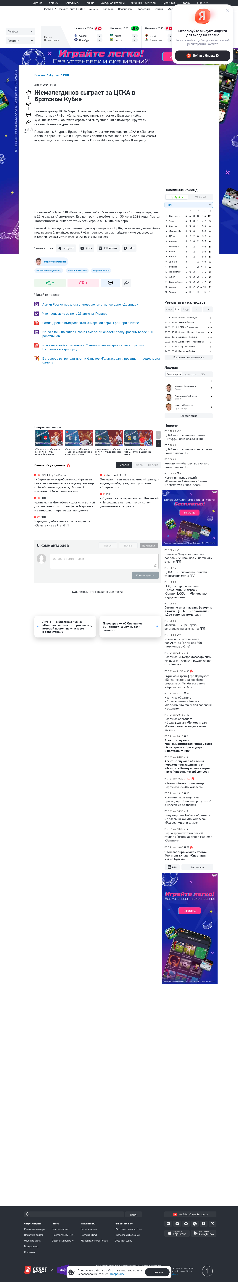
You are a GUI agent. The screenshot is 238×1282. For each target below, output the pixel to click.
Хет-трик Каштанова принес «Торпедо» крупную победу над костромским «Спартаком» (129, 483)
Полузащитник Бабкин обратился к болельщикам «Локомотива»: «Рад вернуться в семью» (187, 818)
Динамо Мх (175, 231)
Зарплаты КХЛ (89, 1234)
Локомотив (175, 271)
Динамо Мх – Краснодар (191, 341)
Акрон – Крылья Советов (191, 332)
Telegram (68, 248)
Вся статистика (189, 415)
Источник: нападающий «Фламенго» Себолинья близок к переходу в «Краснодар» (186, 481)
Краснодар (174, 216)
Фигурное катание (113, 3)
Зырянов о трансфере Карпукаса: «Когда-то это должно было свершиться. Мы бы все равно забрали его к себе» (187, 681)
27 (38, 517)
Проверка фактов (34, 1234)
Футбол (37, 3)
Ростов (172, 256)
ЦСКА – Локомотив (188, 327)
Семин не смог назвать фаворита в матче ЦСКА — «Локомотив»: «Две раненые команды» (188, 611)
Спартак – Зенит (186, 346)
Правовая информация (127, 1234)
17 (188, 715)
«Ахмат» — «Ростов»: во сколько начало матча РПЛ (187, 465)
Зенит (172, 221)
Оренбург (174, 246)
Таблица (108, 9)
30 (38, 498)
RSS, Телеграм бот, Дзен (128, 1229)
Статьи (159, 9)
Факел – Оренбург (187, 317)
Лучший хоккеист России (94, 1240)
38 (38, 475)
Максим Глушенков (185, 386)
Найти (133, 1214)
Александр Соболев (186, 395)
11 (104, 494)
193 (189, 778)
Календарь (125, 9)
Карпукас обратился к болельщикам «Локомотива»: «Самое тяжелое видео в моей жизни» (186, 724)
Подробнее (117, 1274)
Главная (40, 75)
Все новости (197, 867)
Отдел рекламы (32, 1240)
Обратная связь (123, 1240)
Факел (172, 292)
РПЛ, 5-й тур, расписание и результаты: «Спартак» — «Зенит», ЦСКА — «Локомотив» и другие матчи (186, 591)
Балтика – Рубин (186, 351)
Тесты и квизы (89, 1229)
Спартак (173, 226)
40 (188, 671)
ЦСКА (172, 236)
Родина (173, 266)
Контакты (29, 1252)
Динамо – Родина (187, 336)
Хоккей (53, 3)
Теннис (89, 3)
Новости (93, 9)
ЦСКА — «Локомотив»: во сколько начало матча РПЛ (188, 451)
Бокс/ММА (72, 3)
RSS (174, 867)
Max (132, 248)
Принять (157, 1272)
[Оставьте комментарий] (104, 558)
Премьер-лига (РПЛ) (70, 9)
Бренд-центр (31, 1246)
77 (188, 847)
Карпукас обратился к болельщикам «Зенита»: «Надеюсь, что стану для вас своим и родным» (188, 703)
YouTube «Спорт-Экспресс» (193, 1214)
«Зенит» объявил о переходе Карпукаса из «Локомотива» (184, 785)
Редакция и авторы (34, 1229)
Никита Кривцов (184, 405)
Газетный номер (60, 1229)
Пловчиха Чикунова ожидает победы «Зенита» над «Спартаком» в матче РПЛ (189, 557)
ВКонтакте (111, 248)
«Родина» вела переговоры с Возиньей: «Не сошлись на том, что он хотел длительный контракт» (129, 502)
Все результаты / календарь (188, 357)
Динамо (173, 261)
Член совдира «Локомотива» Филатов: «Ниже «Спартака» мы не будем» (186, 855)
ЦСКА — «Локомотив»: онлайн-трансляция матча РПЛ (186, 574)
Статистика (143, 9)
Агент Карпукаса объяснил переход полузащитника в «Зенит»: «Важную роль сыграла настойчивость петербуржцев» (188, 766)
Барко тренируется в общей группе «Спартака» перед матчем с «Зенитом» (188, 836)
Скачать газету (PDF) (63, 1234)
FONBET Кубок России (54, 475)
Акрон (172, 287)
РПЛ (66, 75)
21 (188, 693)
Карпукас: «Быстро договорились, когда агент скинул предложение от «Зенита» (188, 660)
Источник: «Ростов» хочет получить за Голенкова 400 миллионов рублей (183, 642)
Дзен (89, 248)
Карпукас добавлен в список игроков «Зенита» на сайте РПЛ (62, 523)
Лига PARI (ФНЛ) (116, 475)
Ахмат (172, 276)
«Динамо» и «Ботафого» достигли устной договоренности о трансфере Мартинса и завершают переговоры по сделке (64, 506)
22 (104, 475)
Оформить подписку (63, 1240)
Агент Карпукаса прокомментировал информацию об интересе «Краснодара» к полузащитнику (188, 745)
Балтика (173, 241)
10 (188, 793)
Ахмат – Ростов (186, 322)
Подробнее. (172, 1274)
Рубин (172, 251)
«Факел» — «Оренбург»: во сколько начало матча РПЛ (185, 626)
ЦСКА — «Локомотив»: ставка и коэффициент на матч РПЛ (185, 437)
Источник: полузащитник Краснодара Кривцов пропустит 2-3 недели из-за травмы (188, 801)
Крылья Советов (176, 282)
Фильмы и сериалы (143, 3)
